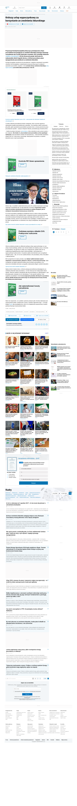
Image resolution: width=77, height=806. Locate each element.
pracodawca (25, 131)
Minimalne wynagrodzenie (54, 727)
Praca (29, 717)
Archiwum (62, 727)
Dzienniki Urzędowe (31, 728)
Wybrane (66, 126)
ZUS (17, 497)
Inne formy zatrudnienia (10, 497)
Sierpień (63, 229)
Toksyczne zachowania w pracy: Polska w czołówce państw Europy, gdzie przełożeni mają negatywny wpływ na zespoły (60, 145)
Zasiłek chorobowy (56, 217)
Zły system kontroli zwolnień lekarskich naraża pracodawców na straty (23, 224)
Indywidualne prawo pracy (11, 495)
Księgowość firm (9, 710)
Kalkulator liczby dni (56, 170)
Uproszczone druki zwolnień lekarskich (15, 266)
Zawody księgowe (9, 717)
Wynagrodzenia (55, 198)
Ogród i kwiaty (63, 717)
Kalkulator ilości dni (41, 727)
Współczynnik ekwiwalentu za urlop (59, 209)
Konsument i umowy (31, 715)
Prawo (35, 10)
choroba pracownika (10, 311)
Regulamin (38, 739)
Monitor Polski (30, 727)
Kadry (17, 10)
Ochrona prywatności (14, 739)
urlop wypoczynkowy (40, 311)
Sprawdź (22, 165)
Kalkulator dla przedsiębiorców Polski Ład (60, 181)
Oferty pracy (8, 498)
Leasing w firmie (41, 717)
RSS (48, 739)
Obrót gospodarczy (9, 715)
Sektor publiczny (28, 10)
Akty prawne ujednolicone (32, 731)
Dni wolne (53, 272)
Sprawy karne (30, 713)
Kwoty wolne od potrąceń (57, 207)
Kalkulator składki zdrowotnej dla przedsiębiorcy (59, 183)
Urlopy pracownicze (56, 200)
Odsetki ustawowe (52, 731)
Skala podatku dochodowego (54, 732)
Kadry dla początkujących (35, 497)
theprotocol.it (62, 732)
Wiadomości (17, 14)
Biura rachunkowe (53, 710)
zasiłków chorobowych (12, 56)
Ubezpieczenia (31, 495)
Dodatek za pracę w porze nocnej (59, 212)
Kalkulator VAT (41, 728)
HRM (30, 494)
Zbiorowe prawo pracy (22, 495)
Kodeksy (29, 732)
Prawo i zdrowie (30, 720)
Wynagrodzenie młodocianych (58, 214)
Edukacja (62, 10)
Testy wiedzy (19, 735)
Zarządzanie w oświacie (21, 731)
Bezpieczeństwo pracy (24, 497)
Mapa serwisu (64, 739)
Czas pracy (54, 195)
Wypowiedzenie (9, 494)
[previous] (33, 678)
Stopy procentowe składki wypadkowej (60, 205)
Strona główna (8, 14)
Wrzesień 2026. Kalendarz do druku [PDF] (60, 157)
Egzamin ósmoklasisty (20, 734)
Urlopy (26, 492)
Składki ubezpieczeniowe (53, 728)
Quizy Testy (54, 222)
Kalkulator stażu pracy (42, 731)
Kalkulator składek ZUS (57, 187)
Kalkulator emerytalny (56, 189)
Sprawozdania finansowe (53, 717)
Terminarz (57, 229)
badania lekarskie (19, 311)
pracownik (26, 311)
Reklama (58, 739)
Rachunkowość (8, 713)
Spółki (39, 713)
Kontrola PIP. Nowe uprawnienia (31, 161)
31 (53, 232)
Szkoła (18, 727)
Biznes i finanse (41, 712)
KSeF (67, 10)
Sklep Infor (29, 719)
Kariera (43, 739)
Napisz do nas (28, 315)
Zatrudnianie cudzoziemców (58, 344)
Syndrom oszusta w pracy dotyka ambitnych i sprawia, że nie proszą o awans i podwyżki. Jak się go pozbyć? (61, 152)
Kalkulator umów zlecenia (57, 177)
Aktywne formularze (59, 193)
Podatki (7, 712)
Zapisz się (27, 694)
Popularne (55, 126)
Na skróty (62, 724)
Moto (49, 10)
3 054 (45, 678)
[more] (46, 311)
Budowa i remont (63, 716)
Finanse (61, 715)
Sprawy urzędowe (31, 716)
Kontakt (52, 739)
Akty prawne (30, 724)
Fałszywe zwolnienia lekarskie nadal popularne (17, 176)
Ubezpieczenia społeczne (18, 494)
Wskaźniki (56, 204)
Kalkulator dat (55, 172)
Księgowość (11, 10)
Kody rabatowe (63, 728)
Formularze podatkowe (64, 731)
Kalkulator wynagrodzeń (57, 174)
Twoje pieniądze (42, 10)
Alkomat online (55, 191)
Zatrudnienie (21, 492)
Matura (18, 732)
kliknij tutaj (33, 699)
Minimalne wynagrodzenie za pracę (59, 211)
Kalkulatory (57, 169)
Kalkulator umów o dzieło (57, 179)
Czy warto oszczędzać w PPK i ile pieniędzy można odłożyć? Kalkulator (61, 139)
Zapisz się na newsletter (43, 315)
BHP (26, 494)
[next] (48, 678)
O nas (7, 739)
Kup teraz (20, 113)
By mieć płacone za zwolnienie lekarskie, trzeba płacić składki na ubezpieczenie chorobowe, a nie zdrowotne (60, 142)
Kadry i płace (8, 731)
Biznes (21, 10)
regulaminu (27, 691)
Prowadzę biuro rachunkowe (54, 713)
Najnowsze (61, 126)
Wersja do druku (13, 315)
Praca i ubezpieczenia (42, 715)
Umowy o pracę (55, 196)
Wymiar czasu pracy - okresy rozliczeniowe (61, 216)
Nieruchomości (55, 10)
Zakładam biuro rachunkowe (54, 712)
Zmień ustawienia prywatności (27, 739)
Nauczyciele (19, 728)
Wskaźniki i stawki (53, 724)
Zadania (7, 728)
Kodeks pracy (14, 492)
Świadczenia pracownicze (35, 492)
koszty (11, 304)
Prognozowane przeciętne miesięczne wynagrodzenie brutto (60, 220)
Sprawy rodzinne (30, 712)
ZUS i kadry (8, 716)
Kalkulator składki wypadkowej (58, 186)
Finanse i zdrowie (41, 719)
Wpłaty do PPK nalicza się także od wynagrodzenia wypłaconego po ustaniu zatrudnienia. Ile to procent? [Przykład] (60, 160)
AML (50, 719)
